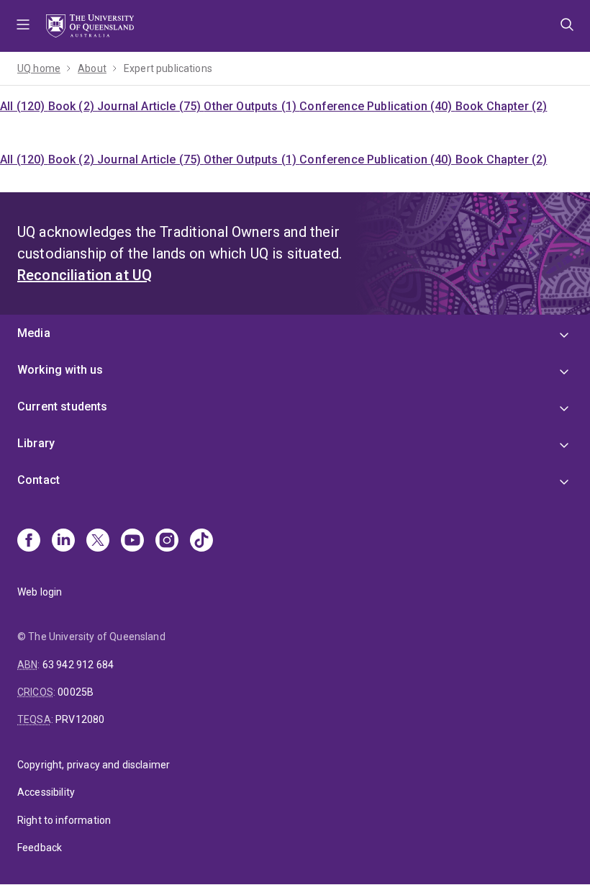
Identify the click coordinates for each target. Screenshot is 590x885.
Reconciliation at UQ (84, 275)
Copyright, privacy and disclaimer (93, 765)
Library (36, 443)
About (92, 68)
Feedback (39, 847)
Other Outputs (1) (251, 106)
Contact (38, 480)
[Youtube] (132, 541)
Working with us (60, 370)
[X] (97, 541)
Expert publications (168, 68)
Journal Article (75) (150, 106)
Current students (62, 406)
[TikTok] (201, 541)
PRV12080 (79, 719)
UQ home (38, 68)
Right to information (64, 820)
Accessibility (46, 792)
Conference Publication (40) (377, 106)
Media (33, 333)
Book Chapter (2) (501, 106)
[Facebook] (28, 541)
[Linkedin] (63, 541)
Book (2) (72, 106)
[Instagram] (166, 541)
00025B (76, 692)
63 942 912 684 (78, 664)
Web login (39, 592)
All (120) (24, 106)
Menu (23, 26)
